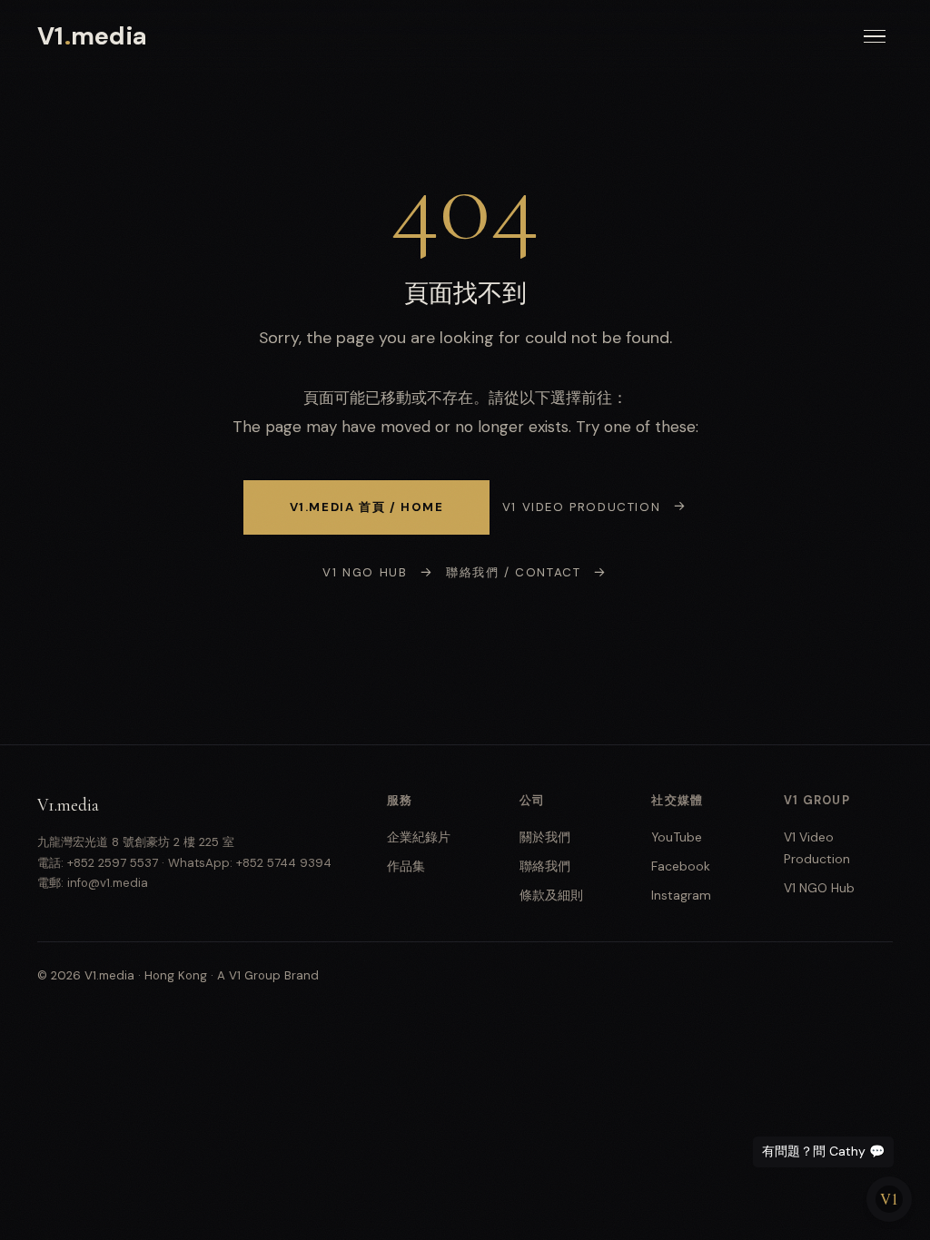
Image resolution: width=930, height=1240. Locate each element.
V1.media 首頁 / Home (367, 507)
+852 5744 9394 (283, 863)
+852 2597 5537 (112, 863)
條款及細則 (551, 895)
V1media (92, 36)
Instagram (681, 895)
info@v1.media (107, 883)
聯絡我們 (544, 866)
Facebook (680, 866)
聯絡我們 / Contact (513, 572)
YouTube (676, 837)
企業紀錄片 (418, 837)
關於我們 (544, 837)
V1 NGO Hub (364, 572)
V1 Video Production (581, 507)
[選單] (874, 37)
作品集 (406, 866)
